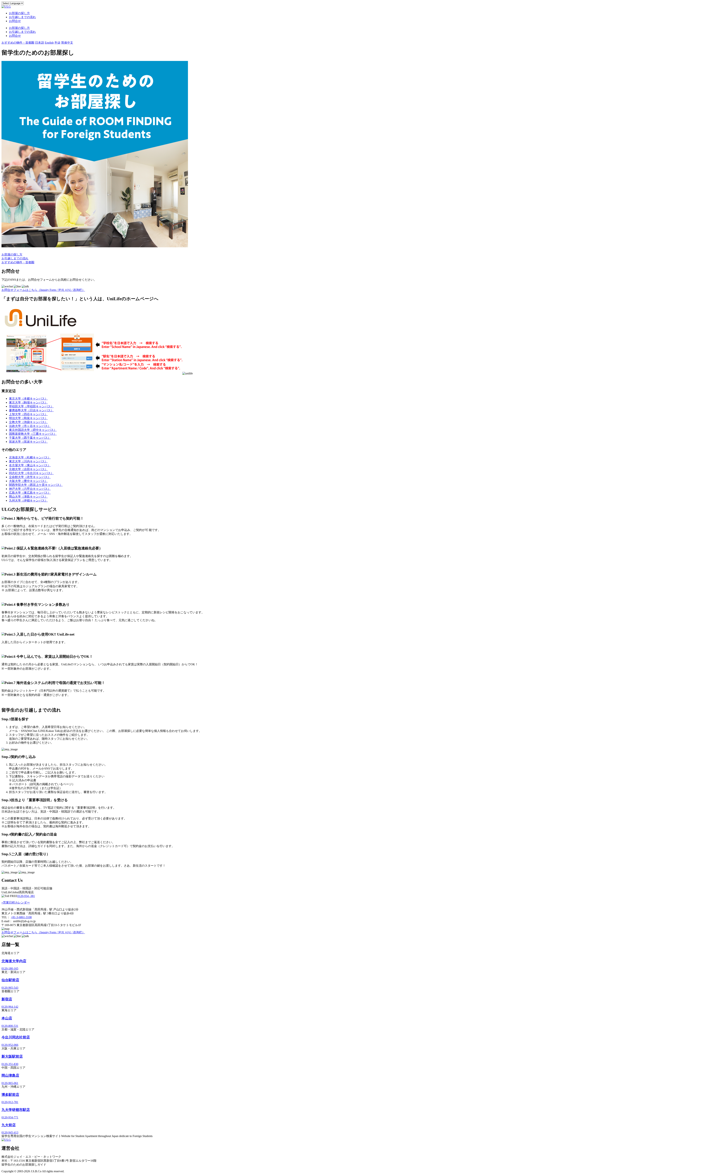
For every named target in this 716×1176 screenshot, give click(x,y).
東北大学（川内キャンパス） (28, 461)
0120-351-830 (9, 1064)
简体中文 (67, 42)
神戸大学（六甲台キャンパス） (30, 488)
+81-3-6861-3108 (21, 917)
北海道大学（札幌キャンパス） (30, 457)
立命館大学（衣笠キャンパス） (30, 477)
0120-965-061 (9, 1083)
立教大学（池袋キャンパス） (28, 422)
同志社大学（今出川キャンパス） (31, 473)
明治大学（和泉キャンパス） (28, 418)
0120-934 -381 (26, 896)
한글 (57, 42)
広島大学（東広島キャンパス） (30, 492)
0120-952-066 (9, 1044)
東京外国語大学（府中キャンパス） (33, 429)
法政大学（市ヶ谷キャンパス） (30, 426)
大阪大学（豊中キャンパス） (28, 481)
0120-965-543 (9, 987)
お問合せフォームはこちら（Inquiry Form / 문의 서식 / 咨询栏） (43, 289)
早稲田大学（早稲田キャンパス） (31, 406)
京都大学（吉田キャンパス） (28, 469)
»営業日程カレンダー (15, 902)
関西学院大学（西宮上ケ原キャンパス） (36, 484)
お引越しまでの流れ (22, 17)
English (49, 42)
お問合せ (15, 21)
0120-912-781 (9, 1102)
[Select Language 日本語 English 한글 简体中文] (12, 3)
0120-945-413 (9, 1132)
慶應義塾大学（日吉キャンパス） (31, 410)
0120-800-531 (9, 1025)
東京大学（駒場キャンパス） (28, 402)
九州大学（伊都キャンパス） (28, 500)
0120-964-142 (9, 1006)
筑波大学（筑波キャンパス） (28, 441)
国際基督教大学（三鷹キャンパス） (33, 433)
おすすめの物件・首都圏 (17, 42)
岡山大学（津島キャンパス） (28, 496)
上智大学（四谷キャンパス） (28, 414)
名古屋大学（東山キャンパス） (30, 465)
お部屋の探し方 (19, 13)
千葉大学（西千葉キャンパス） (30, 437)
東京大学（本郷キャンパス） (28, 398)
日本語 (39, 42)
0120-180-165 (9, 968)
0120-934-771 (9, 1117)
